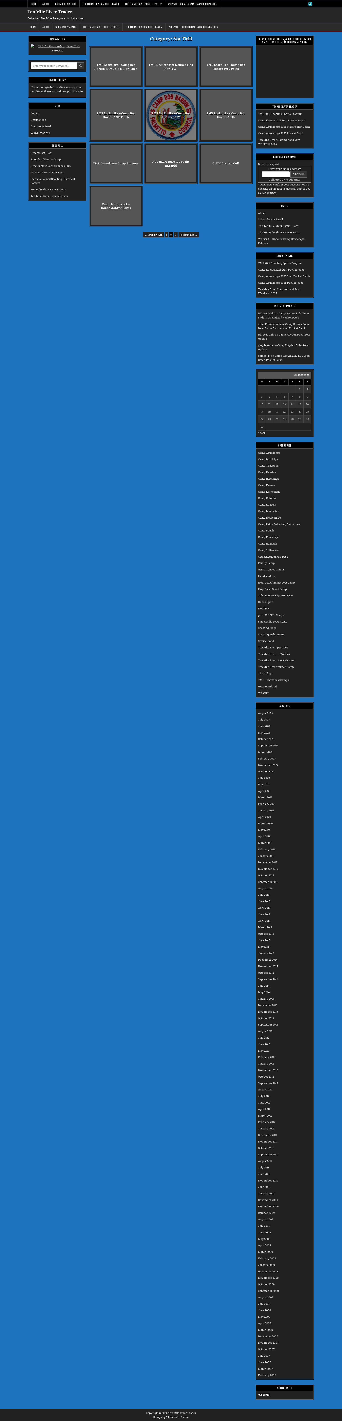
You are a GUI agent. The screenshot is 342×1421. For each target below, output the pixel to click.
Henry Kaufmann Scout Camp (276, 582)
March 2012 (265, 1115)
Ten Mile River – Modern (274, 654)
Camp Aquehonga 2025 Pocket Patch (280, 133)
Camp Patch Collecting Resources (279, 524)
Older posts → (189, 235)
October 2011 (266, 1148)
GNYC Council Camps (271, 569)
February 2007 (267, 1375)
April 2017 (264, 921)
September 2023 (268, 745)
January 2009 (266, 1265)
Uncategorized (267, 686)
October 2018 (266, 875)
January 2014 (266, 998)
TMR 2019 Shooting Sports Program (280, 114)
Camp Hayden (267, 472)
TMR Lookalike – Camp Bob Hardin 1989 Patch (225, 67)
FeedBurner (293, 179)
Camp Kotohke (267, 498)
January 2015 (266, 953)
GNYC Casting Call (225, 163)
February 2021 (266, 804)
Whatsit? (263, 693)
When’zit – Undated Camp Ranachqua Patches (192, 4)
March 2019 (265, 843)
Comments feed (41, 126)
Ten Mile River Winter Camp (276, 667)
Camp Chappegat (268, 465)
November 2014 (268, 966)
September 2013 (268, 1024)
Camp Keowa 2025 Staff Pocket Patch (281, 120)
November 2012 (268, 1070)
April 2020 (264, 817)
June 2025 (264, 726)
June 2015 (264, 940)
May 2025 (264, 732)
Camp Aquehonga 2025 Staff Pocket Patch (284, 126)
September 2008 (268, 1291)
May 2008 (264, 1316)
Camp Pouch (266, 530)
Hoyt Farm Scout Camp (272, 589)
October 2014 (266, 972)
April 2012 (264, 1109)
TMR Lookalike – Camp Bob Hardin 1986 (225, 115)
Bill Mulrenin (266, 313)
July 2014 (264, 986)
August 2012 (265, 1089)
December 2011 (267, 1135)
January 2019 (266, 856)
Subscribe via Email (65, 4)
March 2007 (265, 1369)
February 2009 (267, 1258)
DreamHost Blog (41, 153)
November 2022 (268, 765)
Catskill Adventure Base (273, 556)
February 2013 (266, 1057)
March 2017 (265, 927)
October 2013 (266, 1018)
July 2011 (263, 1167)
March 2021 (265, 797)
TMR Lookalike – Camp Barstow (116, 163)
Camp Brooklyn (268, 459)
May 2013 (264, 1050)
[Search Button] (310, 4)
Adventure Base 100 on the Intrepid (171, 163)
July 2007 (264, 1355)
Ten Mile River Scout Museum (49, 196)
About (45, 4)
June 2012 (264, 1102)
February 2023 (267, 758)
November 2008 (268, 1277)
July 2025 (264, 719)
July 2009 (264, 1226)
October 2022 (266, 771)
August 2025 (265, 713)
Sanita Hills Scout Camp (272, 621)
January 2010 (266, 1193)
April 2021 (264, 791)
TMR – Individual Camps (273, 680)
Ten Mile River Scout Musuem (276, 660)
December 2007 (268, 1336)
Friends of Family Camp (46, 159)
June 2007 (264, 1362)
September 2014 (268, 979)
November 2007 (268, 1342)
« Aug (261, 432)
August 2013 (265, 1031)
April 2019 (264, 836)
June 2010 (264, 1187)
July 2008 (264, 1304)
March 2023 (265, 752)
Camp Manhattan (268, 511)
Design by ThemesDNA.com (171, 1417)
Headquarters (266, 576)
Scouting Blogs (267, 628)
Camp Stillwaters (268, 550)
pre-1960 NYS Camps (271, 615)
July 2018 (264, 894)
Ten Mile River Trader (50, 12)
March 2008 (265, 1330)
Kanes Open (265, 602)
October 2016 (266, 933)
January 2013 (266, 1063)
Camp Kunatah (267, 504)
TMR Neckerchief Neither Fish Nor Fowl (171, 67)
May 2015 (264, 947)
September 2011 (268, 1154)
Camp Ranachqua (268, 537)
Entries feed (38, 120)
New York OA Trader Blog (47, 172)
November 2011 (267, 1141)
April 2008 (264, 1323)
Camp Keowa (266, 485)
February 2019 (267, 849)
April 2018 (264, 908)
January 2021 (266, 810)
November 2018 (268, 869)
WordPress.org (40, 133)
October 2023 (266, 739)
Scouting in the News (271, 634)
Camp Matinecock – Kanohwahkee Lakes (116, 206)
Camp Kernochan (269, 491)
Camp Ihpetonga (268, 478)
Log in (34, 113)
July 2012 (263, 1096)
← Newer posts (153, 235)
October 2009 (266, 1213)
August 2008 (265, 1297)
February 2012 (266, 1122)
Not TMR (263, 608)
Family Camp (266, 563)
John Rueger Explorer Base (275, 595)
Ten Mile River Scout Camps (48, 189)
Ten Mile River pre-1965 (273, 647)
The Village (265, 673)
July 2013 (263, 1037)
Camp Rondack (267, 543)
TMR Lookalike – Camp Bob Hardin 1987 (171, 115)
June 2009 (264, 1232)
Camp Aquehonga (269, 452)
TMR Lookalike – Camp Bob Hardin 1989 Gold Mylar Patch (116, 67)
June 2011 (264, 1174)
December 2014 (267, 959)
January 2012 (266, 1128)
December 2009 (268, 1200)
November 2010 (268, 1180)
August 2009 (265, 1219)
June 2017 (264, 914)
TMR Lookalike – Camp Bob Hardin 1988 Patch (116, 115)
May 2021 (264, 784)
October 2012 (266, 1076)
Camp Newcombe (269, 517)
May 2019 (264, 830)
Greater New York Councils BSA (51, 166)
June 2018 (264, 901)
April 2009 (264, 1245)
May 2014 (264, 992)
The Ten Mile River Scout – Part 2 (143, 4)
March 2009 (265, 1252)
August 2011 (265, 1161)
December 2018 (267, 862)
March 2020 (265, 823)
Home (33, 4)
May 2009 (264, 1239)
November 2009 (268, 1206)
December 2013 (267, 1005)
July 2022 (264, 778)
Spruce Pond (266, 641)
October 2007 (266, 1349)
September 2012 (268, 1083)
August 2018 (265, 888)
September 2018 (268, 882)
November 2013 (268, 1011)
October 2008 (266, 1284)
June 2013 (264, 1044)
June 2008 (264, 1310)
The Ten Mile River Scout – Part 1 (101, 4)
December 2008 (268, 1271)
